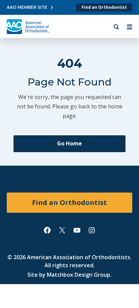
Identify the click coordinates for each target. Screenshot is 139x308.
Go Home (69, 143)
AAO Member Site (27, 7)
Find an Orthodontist (104, 7)
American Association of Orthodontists (78, 257)
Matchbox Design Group (78, 274)
